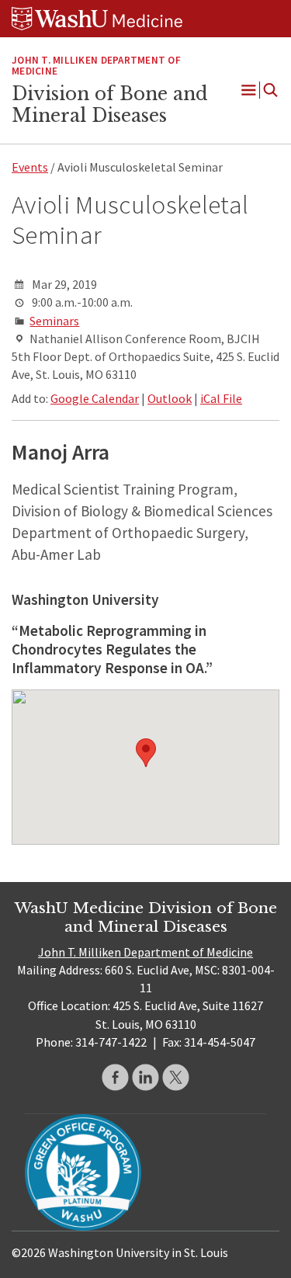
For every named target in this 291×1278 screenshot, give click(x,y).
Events (30, 167)
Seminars (54, 320)
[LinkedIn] (145, 1077)
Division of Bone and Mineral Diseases (110, 105)
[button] (146, 752)
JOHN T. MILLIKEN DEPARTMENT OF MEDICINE (96, 66)
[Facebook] (115, 1077)
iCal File (221, 398)
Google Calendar (94, 398)
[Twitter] (175, 1077)
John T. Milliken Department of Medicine (145, 952)
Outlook (169, 398)
